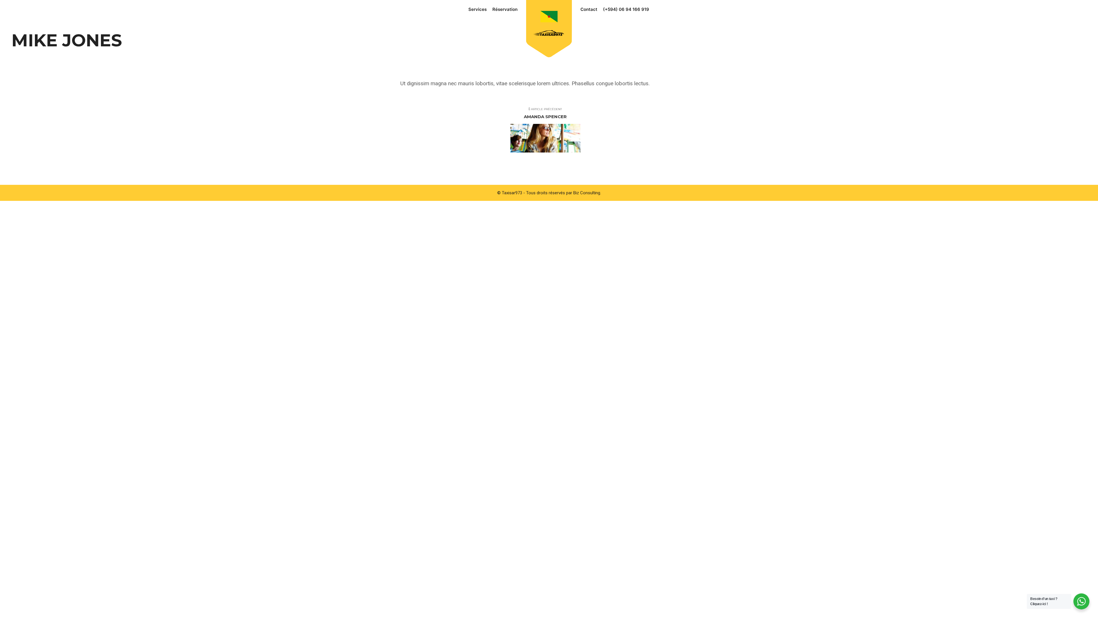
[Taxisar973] (549, 25)
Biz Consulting (586, 192)
